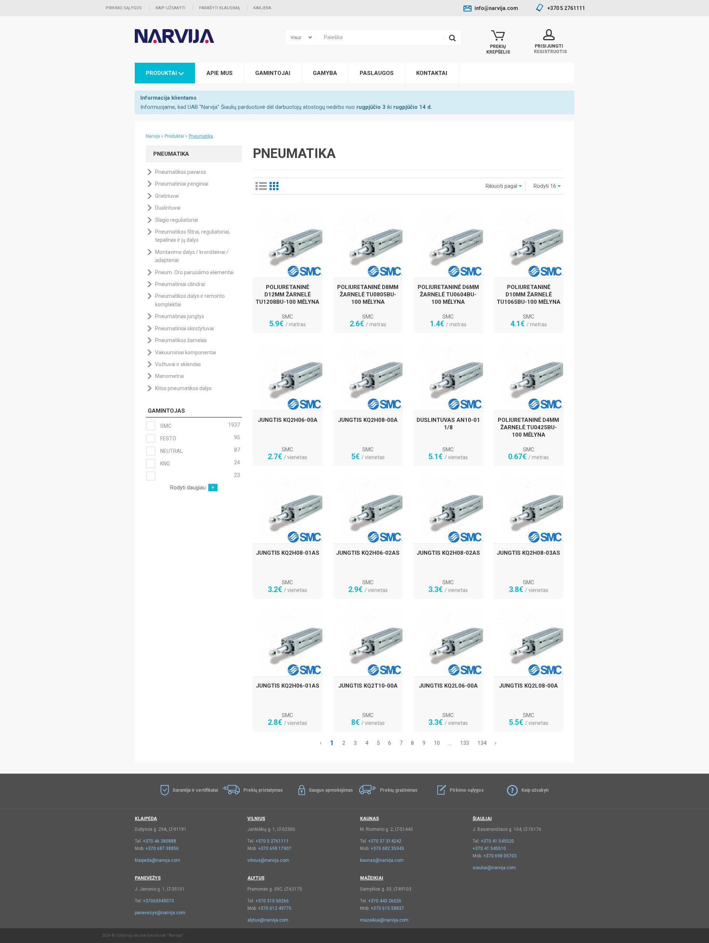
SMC (199, 425)
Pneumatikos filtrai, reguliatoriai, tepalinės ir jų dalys (192, 236)
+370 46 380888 (159, 841)
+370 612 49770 (274, 908)
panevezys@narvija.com (160, 912)
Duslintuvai (168, 208)
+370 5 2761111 (272, 841)
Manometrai (169, 376)
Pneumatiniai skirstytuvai (184, 328)
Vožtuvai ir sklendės (178, 364)
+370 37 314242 (384, 841)
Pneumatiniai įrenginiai (181, 184)
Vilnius (256, 818)
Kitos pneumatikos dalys (183, 388)
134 (481, 743)
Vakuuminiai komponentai (185, 352)
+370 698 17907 (274, 848)
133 (464, 743)
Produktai (162, 73)
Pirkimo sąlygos (124, 8)
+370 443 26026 (384, 901)
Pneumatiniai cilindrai (180, 284)
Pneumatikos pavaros (180, 172)
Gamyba (325, 73)
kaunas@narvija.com (382, 860)
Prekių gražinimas (399, 790)
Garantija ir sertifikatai (195, 790)
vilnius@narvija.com (268, 860)
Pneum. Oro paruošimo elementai (194, 272)
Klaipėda (146, 818)
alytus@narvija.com (267, 920)
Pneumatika (201, 136)
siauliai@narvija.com (494, 867)
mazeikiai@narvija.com (384, 920)
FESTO (199, 437)
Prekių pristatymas (263, 790)
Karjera (262, 8)
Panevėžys (148, 878)
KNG (199, 463)
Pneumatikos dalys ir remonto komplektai (190, 300)
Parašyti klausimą (219, 8)
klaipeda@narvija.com (157, 860)
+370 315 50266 (272, 901)
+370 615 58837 (387, 908)
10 (437, 743)
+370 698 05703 (500, 855)
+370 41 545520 (497, 841)
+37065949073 (158, 901)
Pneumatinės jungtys (179, 316)
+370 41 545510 (489, 848)
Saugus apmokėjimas (331, 790)
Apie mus (219, 73)
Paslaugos (377, 73)
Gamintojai (272, 73)
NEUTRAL (199, 450)
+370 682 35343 (387, 848)
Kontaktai (431, 73)
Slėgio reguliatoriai (176, 220)
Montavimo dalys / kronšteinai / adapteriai (192, 256)
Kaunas (369, 818)
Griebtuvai (167, 196)
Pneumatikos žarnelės (181, 340)
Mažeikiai (371, 878)
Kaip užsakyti (170, 8)
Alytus (255, 878)
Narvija (153, 136)
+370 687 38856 (162, 848)
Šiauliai (482, 818)
